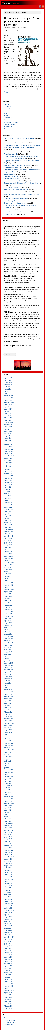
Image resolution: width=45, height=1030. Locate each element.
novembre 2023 (9, 451)
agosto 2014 (8, 698)
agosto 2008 (8, 859)
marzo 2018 (7, 603)
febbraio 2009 (8, 845)
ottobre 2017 (8, 614)
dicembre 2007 (8, 877)
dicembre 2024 (8, 422)
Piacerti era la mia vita (11, 154)
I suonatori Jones (9, 124)
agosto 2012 (8, 752)
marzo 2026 (7, 389)
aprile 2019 (7, 574)
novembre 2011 (8, 772)
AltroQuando (8, 129)
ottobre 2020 (8, 534)
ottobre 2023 (8, 453)
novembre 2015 (9, 665)
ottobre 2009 (8, 828)
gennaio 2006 (8, 928)
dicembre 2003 (8, 984)
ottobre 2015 (8, 667)
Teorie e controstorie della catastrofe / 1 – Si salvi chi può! (22, 183)
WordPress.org (8, 1024)
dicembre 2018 (8, 583)
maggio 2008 (8, 866)
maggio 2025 (8, 411)
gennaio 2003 (8, 1008)
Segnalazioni (8, 126)
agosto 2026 (8, 378)
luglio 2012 (7, 754)
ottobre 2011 (8, 774)
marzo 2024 (7, 442)
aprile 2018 (7, 600)
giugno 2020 (8, 543)
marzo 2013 (7, 736)
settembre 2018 (9, 589)
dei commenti (10, 1022)
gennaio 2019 (8, 580)
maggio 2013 (8, 732)
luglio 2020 (7, 540)
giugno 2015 (8, 676)
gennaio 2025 (8, 420)
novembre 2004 (9, 959)
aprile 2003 (7, 1001)
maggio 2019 (8, 571)
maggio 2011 (8, 785)
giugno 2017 (8, 623)
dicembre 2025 (8, 396)
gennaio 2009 (8, 848)
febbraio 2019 (8, 578)
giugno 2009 (8, 837)
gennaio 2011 (8, 794)
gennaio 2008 (8, 874)
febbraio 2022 (8, 498)
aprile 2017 (7, 627)
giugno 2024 (8, 436)
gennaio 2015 (8, 687)
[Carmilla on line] (22, 3)
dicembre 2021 (8, 502)
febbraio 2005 (8, 952)
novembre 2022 (9, 478)
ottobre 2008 (8, 854)
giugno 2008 (8, 863)
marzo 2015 (7, 683)
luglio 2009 (7, 834)
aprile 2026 (7, 387)
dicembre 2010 (8, 796)
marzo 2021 (7, 522)
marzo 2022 (7, 496)
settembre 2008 (9, 857)
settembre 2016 (9, 643)
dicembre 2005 (8, 930)
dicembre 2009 (8, 823)
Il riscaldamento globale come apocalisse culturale (19, 138)
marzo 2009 (7, 843)
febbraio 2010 (8, 819)
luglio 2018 (7, 594)
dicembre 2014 (8, 690)
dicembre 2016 (8, 636)
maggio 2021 (8, 518)
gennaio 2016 (8, 661)
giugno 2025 (8, 409)
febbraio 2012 (8, 765)
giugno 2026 (8, 382)
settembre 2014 (9, 696)
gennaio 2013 (8, 741)
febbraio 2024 (8, 445)
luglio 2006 (7, 915)
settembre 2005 (9, 937)
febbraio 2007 (8, 899)
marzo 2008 (7, 870)
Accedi (6, 1018)
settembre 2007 (9, 883)
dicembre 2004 (8, 957)
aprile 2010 (7, 814)
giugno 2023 (8, 462)
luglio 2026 (7, 380)
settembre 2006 (9, 910)
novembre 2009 (9, 825)
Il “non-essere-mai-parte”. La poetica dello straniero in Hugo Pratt (21, 21)
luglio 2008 (7, 861)
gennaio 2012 (8, 768)
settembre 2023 (9, 456)
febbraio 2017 (8, 632)
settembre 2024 (9, 429)
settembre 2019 (9, 563)
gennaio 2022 (8, 500)
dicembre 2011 (8, 770)
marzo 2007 (7, 897)
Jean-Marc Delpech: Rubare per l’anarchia (17, 165)
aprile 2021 (7, 520)
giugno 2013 (8, 730)
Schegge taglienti (9, 120)
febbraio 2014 (8, 712)
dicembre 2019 (8, 556)
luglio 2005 (7, 941)
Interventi (7, 104)
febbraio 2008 (8, 872)
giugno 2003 (8, 997)
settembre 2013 (9, 723)
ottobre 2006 (8, 908)
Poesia (6, 115)
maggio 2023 (8, 465)
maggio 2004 (8, 972)
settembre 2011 (9, 776)
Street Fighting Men (10, 201)
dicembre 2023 (8, 449)
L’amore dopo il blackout (11, 187)
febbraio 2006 (8, 926)
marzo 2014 (7, 710)
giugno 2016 (8, 649)
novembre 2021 (9, 505)
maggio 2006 (8, 919)
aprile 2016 (7, 654)
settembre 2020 (9, 536)
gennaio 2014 (8, 714)
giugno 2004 (8, 970)
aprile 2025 (7, 413)
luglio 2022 (7, 487)
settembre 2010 (9, 803)
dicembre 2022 (8, 476)
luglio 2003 (7, 995)
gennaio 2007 (8, 901)
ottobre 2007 (8, 881)
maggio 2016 (8, 652)
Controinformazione (10, 109)
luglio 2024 (7, 433)
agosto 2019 (8, 565)
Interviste (7, 111)
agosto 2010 (8, 805)
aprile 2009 (7, 841)
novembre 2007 (9, 879)
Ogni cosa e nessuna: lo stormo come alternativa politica (21, 194)
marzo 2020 (7, 549)
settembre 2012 (9, 750)
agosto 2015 (8, 672)
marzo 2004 (7, 977)
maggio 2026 (8, 384)
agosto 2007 (8, 886)
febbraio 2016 (8, 658)
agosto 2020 (8, 538)
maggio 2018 (8, 598)
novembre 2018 (9, 585)
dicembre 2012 (8, 743)
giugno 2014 (8, 703)
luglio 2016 (7, 647)
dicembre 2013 (8, 716)
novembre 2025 (9, 398)
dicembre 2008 (8, 850)
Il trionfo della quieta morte (12, 178)
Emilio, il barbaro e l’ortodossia (13, 181)
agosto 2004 (8, 966)
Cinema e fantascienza (13, 167)
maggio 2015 (8, 678)
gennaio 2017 (8, 634)
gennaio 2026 (8, 393)
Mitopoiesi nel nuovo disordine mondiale (16, 190)
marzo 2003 (7, 1004)
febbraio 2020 (8, 551)
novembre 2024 (9, 424)
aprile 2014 (7, 707)
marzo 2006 (7, 923)
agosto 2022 (8, 485)
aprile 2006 (7, 921)
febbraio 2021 (8, 525)
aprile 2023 (7, 467)
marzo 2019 (7, 576)
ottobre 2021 (8, 507)
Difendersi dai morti (10, 214)
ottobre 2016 (8, 641)
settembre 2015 (9, 670)
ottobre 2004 (8, 961)
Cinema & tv (8, 117)
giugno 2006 (8, 917)
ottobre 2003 (8, 988)
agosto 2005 (8, 939)
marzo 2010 (7, 817)
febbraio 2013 (8, 739)
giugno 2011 (7, 783)
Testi (5, 113)
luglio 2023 (7, 460)
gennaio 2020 (8, 554)
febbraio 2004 (8, 979)
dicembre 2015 (8, 663)
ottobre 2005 (8, 935)
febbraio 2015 (8, 685)
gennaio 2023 (8, 473)
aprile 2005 (7, 948)
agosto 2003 (8, 993)
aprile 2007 (7, 894)
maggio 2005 (8, 946)
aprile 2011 (7, 788)
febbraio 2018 (8, 605)
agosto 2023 (8, 458)
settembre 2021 (9, 509)
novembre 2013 (9, 719)
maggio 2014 (8, 705)
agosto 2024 (8, 431)
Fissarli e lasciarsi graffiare (12, 152)
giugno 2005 (8, 944)
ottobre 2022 (8, 480)
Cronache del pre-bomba (11, 122)
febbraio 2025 (8, 418)
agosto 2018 (8, 592)
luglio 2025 (7, 407)
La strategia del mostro (11, 176)
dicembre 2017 (8, 609)
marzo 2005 (7, 950)
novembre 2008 (9, 852)
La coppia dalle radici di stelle (13, 143)
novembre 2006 (9, 906)
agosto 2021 (8, 511)
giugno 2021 (8, 516)
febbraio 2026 (8, 391)
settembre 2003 (9, 990)
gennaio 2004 (8, 981)
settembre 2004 (9, 964)
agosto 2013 (8, 725)
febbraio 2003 (8, 1006)
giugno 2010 (8, 810)
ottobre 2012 (8, 747)
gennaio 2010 (8, 821)
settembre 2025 (9, 402)
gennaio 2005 (8, 955)
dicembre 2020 (8, 529)
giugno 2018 (8, 596)
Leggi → (7, 92)
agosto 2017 (8, 618)
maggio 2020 (8, 545)
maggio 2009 (8, 839)
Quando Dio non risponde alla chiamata (16, 198)
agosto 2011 (8, 779)
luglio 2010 (7, 808)
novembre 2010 (9, 799)
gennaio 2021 (8, 527)
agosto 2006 (8, 912)
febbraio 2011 (8, 792)
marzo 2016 (7, 656)
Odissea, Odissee (9, 174)
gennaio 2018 (8, 607)
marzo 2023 (7, 469)
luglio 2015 (7, 674)
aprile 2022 (7, 494)
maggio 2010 (8, 812)
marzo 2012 (7, 763)
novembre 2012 (9, 745)
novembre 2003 (9, 986)
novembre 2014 (9, 692)
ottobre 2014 (8, 694)
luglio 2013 (7, 727)
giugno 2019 (8, 569)
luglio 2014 (7, 701)
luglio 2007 (7, 888)
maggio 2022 (8, 491)
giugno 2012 (8, 756)
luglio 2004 (7, 968)
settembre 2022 (9, 482)
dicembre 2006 (8, 903)
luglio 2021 (7, 514)
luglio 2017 (7, 621)
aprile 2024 (7, 440)
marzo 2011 (7, 790)
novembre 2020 (9, 531)
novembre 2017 (9, 612)
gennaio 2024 (8, 447)
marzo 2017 (7, 629)
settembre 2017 (9, 616)
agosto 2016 (8, 645)
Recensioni (23, 27)
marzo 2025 (7, 416)
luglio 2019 (7, 567)
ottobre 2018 (8, 587)
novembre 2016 (9, 638)
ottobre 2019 (8, 560)
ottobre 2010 (8, 801)
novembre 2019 (9, 558)
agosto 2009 (8, 832)
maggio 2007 (8, 892)
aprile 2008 (7, 868)
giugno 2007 (8, 890)
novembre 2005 (9, 932)
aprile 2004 (7, 975)
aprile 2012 (7, 761)
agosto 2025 (8, 404)
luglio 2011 (7, 781)
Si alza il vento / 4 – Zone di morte (14, 203)
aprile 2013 (7, 734)
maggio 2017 (8, 625)
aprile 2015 (7, 681)
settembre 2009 (9, 830)
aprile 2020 (7, 547)
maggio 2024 (8, 438)
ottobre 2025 (8, 400)
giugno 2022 (8, 489)
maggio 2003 (8, 999)
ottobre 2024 (8, 427)
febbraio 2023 (8, 471)
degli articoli (9, 1020)
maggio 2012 (8, 759)
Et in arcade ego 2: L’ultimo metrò (14, 192)
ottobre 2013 (8, 721)
